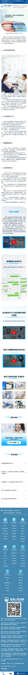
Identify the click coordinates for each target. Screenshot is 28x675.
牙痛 (5, 563)
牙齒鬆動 (22, 563)
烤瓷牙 (22, 531)
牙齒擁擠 (14, 531)
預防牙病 (14, 555)
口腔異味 (14, 563)
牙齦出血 (22, 555)
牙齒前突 (14, 533)
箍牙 (14, 539)
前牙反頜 (14, 528)
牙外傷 (20, 585)
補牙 (5, 553)
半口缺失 (5, 536)
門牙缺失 (5, 531)
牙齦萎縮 (22, 566)
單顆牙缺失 (5, 528)
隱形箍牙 (14, 526)
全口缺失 (5, 539)
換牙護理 (20, 588)
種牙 (5, 526)
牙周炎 (22, 553)
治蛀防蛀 (20, 577)
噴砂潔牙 (7, 585)
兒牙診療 (20, 590)
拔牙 (5, 561)
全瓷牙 (22, 528)
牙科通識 (20, 33)
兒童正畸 (20, 583)
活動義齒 (22, 539)
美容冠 (22, 526)
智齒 (5, 555)
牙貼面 (22, 541)
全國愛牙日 (14, 553)
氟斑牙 (22, 533)
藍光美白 (7, 577)
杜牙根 (5, 558)
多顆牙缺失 (5, 533)
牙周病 (22, 561)
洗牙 (7, 580)
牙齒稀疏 (14, 536)
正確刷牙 (14, 558)
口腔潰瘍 (5, 566)
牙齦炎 (22, 558)
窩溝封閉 (20, 580)
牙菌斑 (7, 590)
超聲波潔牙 (7, 583)
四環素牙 (22, 536)
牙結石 (7, 588)
